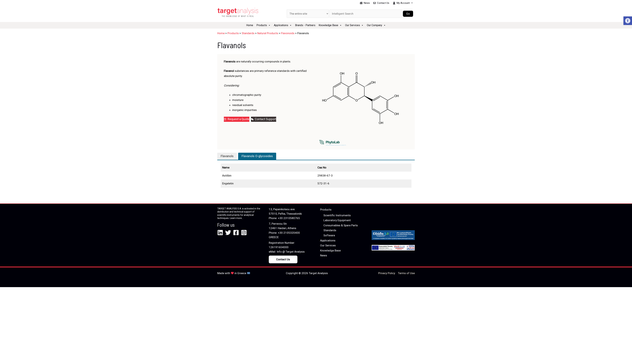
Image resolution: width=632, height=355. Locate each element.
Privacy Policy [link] (386, 273)
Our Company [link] (374, 25)
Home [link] (249, 25)
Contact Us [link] (383, 2)
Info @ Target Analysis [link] (291, 251)
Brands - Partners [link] (305, 25)
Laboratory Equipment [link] (337, 220)
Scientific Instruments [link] (337, 215)
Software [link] (329, 235)
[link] (627, 20)
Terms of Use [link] (406, 273)
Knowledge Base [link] (328, 25)
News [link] (367, 2)
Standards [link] (329, 230)
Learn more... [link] (236, 218)
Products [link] (261, 25)
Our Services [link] (352, 25)
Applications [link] (281, 25)
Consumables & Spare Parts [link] (340, 225)
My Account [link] (403, 2)
